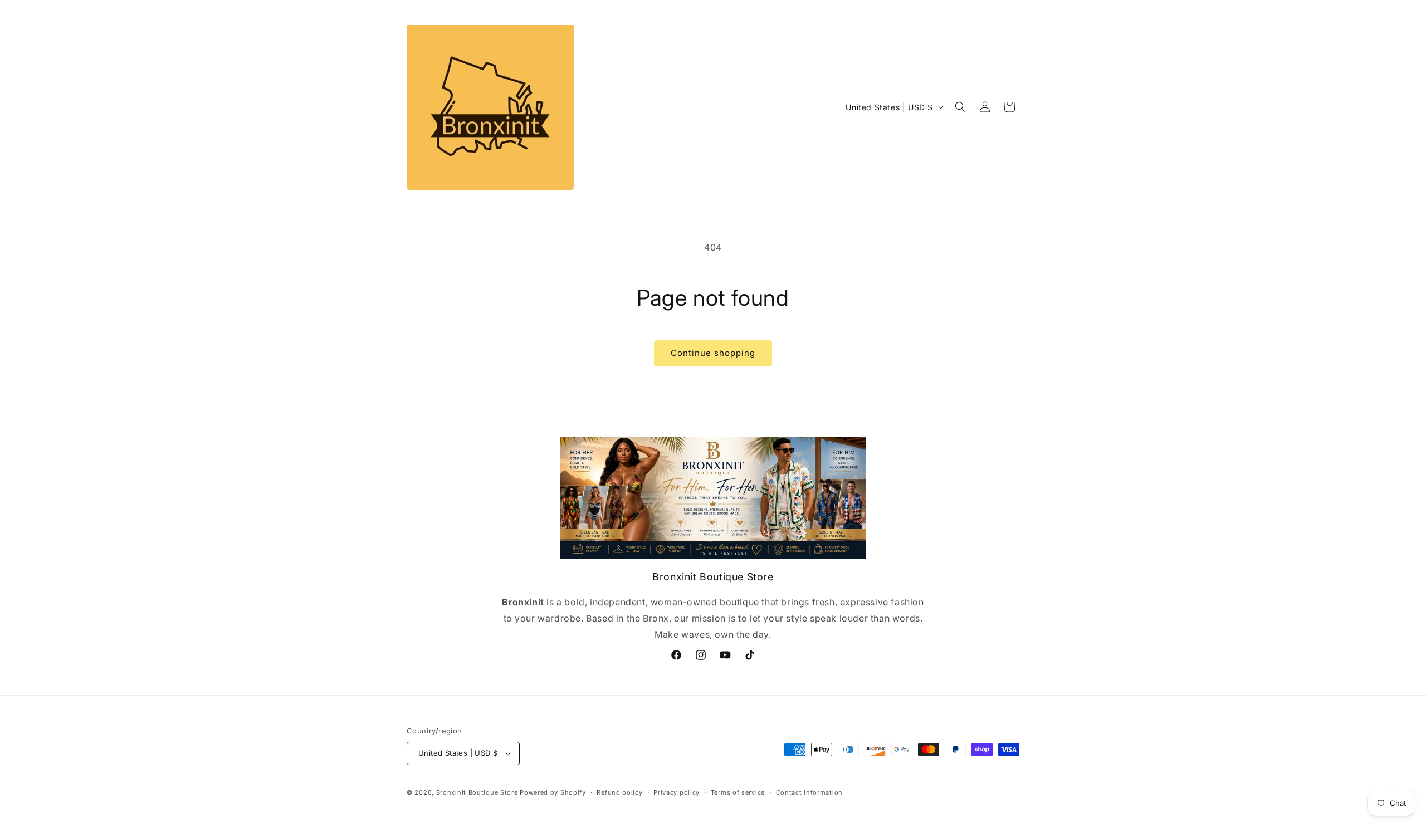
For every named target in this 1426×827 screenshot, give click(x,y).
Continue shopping (713, 353)
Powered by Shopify (553, 792)
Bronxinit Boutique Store (477, 792)
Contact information (809, 792)
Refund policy (619, 792)
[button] (960, 107)
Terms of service (738, 792)
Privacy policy (676, 792)
